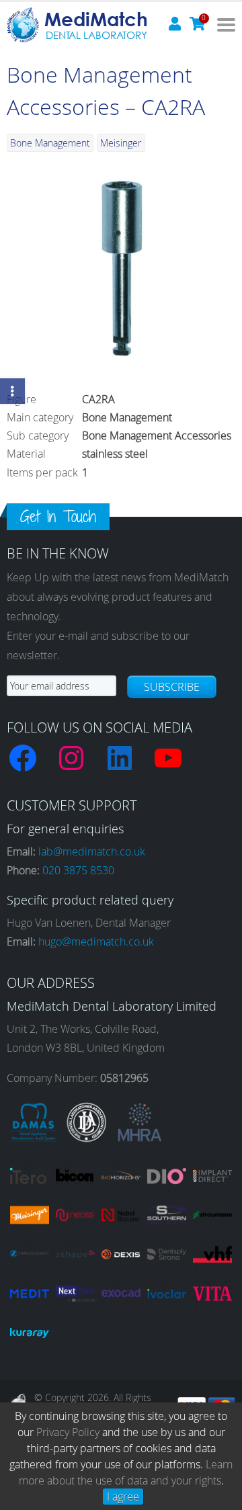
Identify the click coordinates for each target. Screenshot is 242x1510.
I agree (123, 1496)
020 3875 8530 (78, 870)
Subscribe (172, 686)
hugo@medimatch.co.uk (96, 941)
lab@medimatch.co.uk (91, 851)
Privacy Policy (67, 1432)
